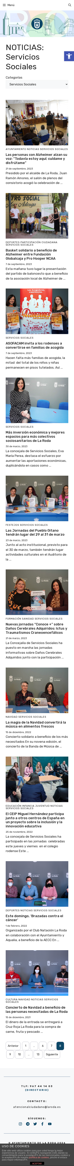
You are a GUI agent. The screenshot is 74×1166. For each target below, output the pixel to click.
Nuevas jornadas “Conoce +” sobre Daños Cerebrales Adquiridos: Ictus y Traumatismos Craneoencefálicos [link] (36, 628)
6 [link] (43, 1046)
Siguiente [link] (52, 1054)
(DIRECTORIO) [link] (37, 1090)
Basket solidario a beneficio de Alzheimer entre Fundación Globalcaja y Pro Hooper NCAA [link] (31, 254)
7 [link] (51, 1046)
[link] (69, 56)
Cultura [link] (12, 999)
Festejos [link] (12, 524)
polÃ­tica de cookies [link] (39, 1157)
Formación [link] (13, 618)
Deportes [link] (13, 242)
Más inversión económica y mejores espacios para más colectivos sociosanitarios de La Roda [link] (35, 436)
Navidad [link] (12, 716)
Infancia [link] (28, 805)
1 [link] (25, 1046)
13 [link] (38, 1054)
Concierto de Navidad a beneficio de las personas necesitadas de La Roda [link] (37, 1009)
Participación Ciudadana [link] (38, 242)
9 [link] (10, 1054)
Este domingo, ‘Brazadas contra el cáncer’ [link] (34, 918)
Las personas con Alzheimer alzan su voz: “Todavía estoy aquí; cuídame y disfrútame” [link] (36, 159)
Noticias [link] (33, 149)
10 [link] (19, 1054)
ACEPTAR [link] (37, 1163)
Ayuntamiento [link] (16, 149)
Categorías (14, 77)
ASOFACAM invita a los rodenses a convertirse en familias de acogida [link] (35, 345)
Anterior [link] (13, 1046)
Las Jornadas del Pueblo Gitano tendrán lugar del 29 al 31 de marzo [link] (35, 532)
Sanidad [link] (28, 618)
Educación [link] (13, 805)
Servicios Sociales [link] (54, 149)
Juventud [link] (42, 805)
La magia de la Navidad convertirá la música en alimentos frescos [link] (36, 724)
